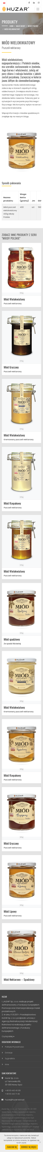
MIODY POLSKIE (33, 26)
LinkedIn (34, 2)
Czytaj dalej (7, 1036)
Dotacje (8, 1052)
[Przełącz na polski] (4, 2)
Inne (7, 1064)
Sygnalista (10, 1058)
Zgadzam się (12, 1147)
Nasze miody (20, 26)
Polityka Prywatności (14, 1046)
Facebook (29, 2)
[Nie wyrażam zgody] (40, 1142)
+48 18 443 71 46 (12, 1093)
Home (11, 26)
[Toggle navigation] (38, 9)
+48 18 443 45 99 (13, 1090)
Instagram (38, 2)
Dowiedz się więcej (28, 1147)
